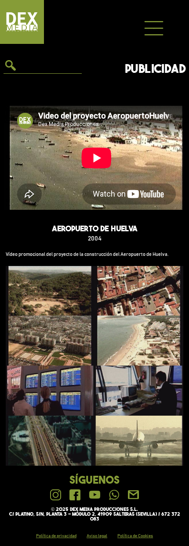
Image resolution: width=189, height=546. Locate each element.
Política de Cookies (135, 536)
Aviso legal (97, 536)
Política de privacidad (56, 536)
